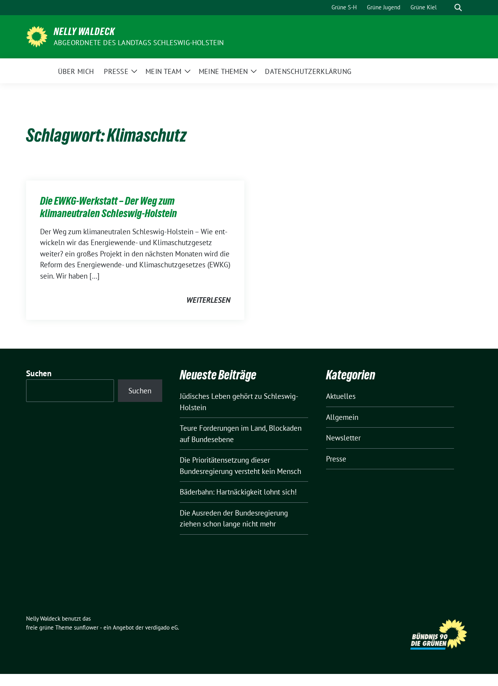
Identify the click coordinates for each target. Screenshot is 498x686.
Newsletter (343, 437)
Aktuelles (341, 396)
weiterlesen (208, 300)
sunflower (86, 627)
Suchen (39, 373)
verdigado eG (161, 627)
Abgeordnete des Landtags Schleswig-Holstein (139, 42)
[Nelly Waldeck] (36, 35)
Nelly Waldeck (84, 31)
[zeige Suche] (458, 7)
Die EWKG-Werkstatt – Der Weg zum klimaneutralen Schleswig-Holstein (108, 207)
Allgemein (342, 417)
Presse (336, 458)
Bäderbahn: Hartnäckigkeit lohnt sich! (238, 492)
